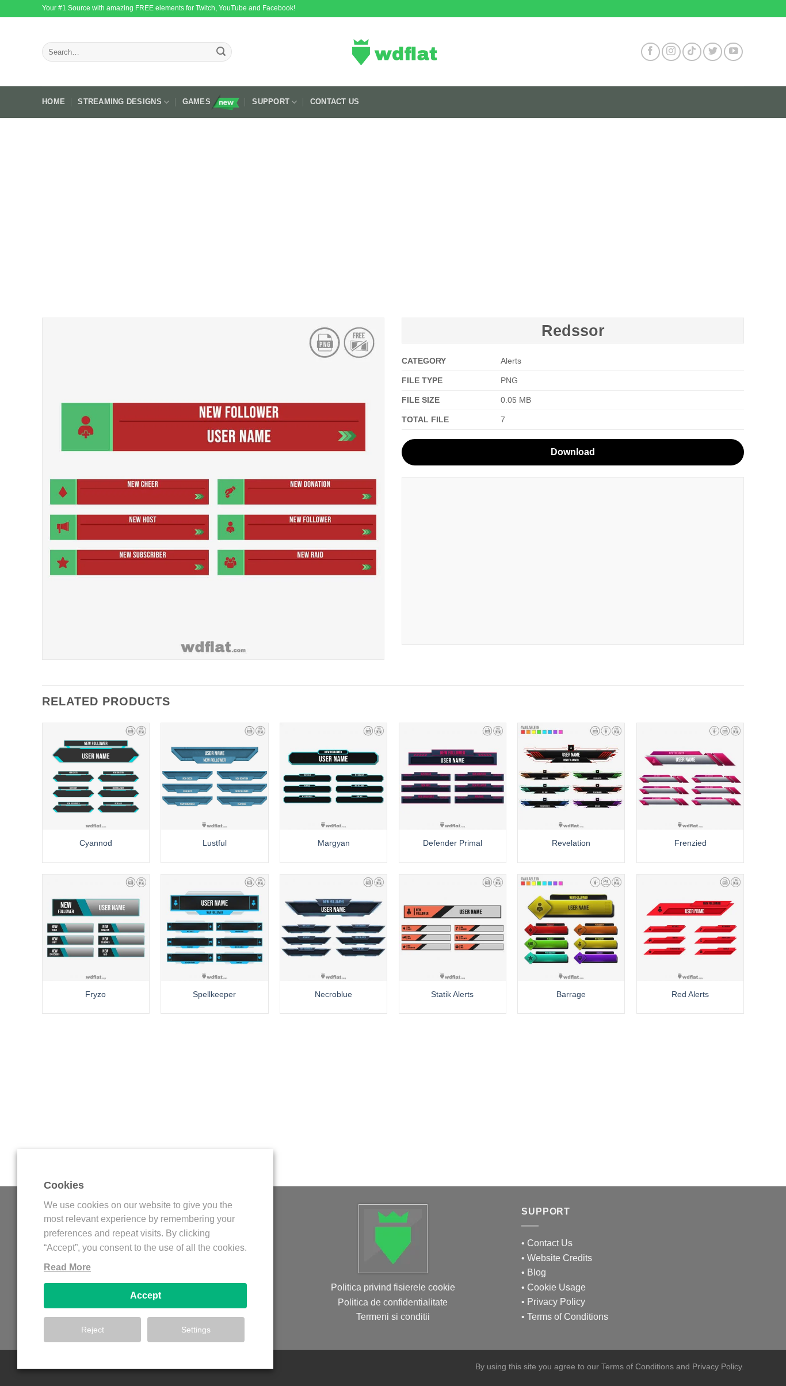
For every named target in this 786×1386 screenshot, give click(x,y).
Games (196, 101)
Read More (67, 1267)
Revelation (571, 842)
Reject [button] (92, 1329)
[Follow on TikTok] (691, 52)
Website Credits (559, 1258)
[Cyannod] (96, 776)
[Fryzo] (96, 928)
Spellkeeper (214, 994)
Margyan (334, 842)
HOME (53, 101)
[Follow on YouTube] (733, 52)
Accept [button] (145, 1295)
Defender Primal (452, 842)
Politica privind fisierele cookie (393, 1287)
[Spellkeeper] (214, 928)
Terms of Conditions (567, 1317)
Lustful (215, 842)
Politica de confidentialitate (393, 1302)
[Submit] (221, 52)
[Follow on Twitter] (712, 52)
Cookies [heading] (64, 1185)
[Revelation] (571, 776)
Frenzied (690, 842)
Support (270, 101)
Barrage (571, 994)
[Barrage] (571, 928)
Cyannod (95, 842)
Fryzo (95, 994)
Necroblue (333, 994)
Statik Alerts (452, 994)
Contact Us (335, 101)
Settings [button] (196, 1329)
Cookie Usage (556, 1287)
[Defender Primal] (452, 776)
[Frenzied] (690, 776)
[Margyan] (333, 776)
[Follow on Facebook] (650, 52)
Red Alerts (690, 994)
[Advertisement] (393, 213)
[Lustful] (214, 776)
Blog (536, 1272)
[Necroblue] (333, 928)
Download (573, 452)
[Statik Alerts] (452, 928)
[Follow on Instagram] (671, 52)
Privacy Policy (556, 1302)
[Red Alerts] (690, 928)
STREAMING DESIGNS (119, 101)
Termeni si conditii (393, 1317)
